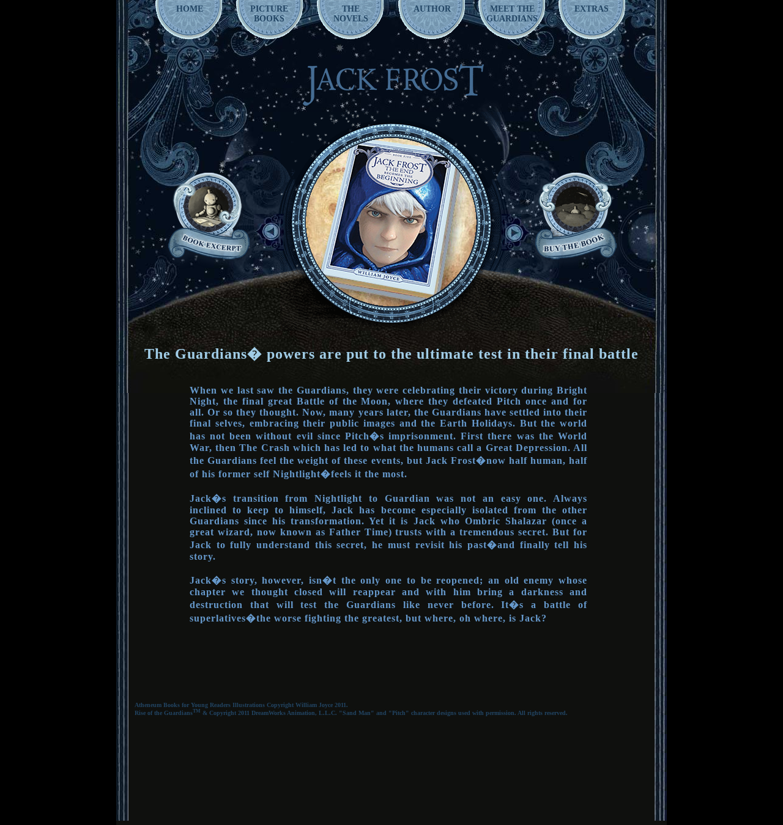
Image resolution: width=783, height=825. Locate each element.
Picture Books (269, 13)
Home (189, 8)
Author (432, 8)
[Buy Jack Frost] (575, 214)
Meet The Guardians (512, 13)
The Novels (350, 13)
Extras (591, 8)
